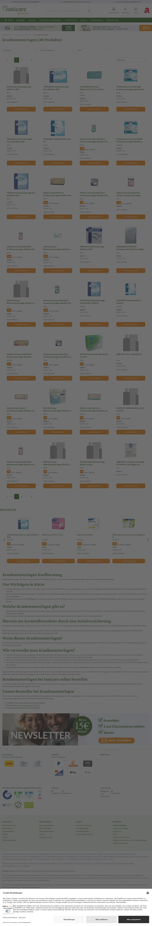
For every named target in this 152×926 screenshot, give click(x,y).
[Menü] (12, 904)
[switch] (8, 911)
